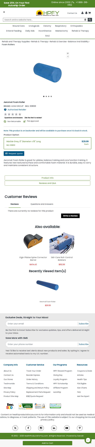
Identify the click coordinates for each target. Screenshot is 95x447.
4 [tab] (51, 96)
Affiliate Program (60, 388)
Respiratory (60, 26)
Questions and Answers (13, 118)
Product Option (11, 135)
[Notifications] (86, 13)
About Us (7, 371)
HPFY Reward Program (62, 371)
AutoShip (57, 392)
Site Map (7, 388)
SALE (47, 35)
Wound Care (18, 26)
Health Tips (82, 379)
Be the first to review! (33, 118)
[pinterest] (80, 428)
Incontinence (44, 30)
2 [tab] (46, 96)
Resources (82, 365)
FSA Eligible (81, 383)
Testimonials (9, 383)
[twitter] (15, 428)
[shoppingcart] (89, 13)
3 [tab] (49, 96)
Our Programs (60, 365)
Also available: (47, 227)
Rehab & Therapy (80, 30)
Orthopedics (76, 26)
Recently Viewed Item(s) (47, 271)
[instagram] (41, 428)
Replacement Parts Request (38, 392)
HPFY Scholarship (60, 383)
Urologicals (34, 26)
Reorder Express (33, 375)
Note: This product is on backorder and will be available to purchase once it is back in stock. (46, 131)
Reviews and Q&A (47, 183)
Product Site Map (11, 396)
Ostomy (47, 26)
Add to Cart (47, 443)
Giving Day (57, 375)
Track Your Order (33, 371)
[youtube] (67, 428)
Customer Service (35, 365)
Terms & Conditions (35, 383)
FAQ (79, 392)
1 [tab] (44, 96)
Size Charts (82, 388)
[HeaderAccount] (82, 13)
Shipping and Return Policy (37, 388)
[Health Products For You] (47, 12)
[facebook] (28, 428)
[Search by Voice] (85, 19)
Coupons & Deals (84, 371)
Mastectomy (61, 30)
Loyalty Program (60, 379)
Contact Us (72, 13)
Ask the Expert (83, 396)
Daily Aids (30, 30)
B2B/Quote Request (34, 396)
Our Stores (8, 379)
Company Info (10, 365)
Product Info (48, 177)
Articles (80, 375)
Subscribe (84, 323)
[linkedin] (54, 428)
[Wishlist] (67, 53)
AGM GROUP (14, 106)
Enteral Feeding (13, 30)
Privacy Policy (9, 392)
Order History (32, 379)
